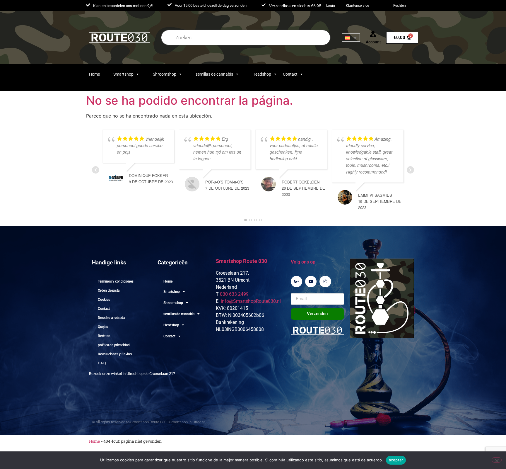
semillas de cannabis (214, 74)
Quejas (103, 327)
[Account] (373, 34)
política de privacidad (114, 345)
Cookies (104, 300)
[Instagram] (325, 281)
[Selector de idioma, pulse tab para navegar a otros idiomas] (351, 37)
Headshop (261, 74)
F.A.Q (102, 363)
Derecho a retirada (111, 318)
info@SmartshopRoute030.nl (251, 301)
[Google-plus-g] (296, 281)
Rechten (399, 6)
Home (94, 74)
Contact (290, 74)
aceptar (396, 460)
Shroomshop (164, 74)
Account (373, 42)
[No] (497, 460)
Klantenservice (357, 6)
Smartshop (123, 74)
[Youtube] (311, 281)
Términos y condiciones (116, 281)
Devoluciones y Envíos (115, 354)
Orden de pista (108, 290)
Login (330, 6)
